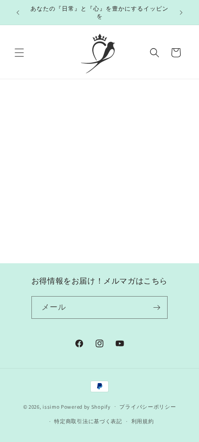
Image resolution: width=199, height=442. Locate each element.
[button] (19, 52)
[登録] (156, 307)
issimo (51, 406)
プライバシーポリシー (147, 406)
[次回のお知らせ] (181, 12)
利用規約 (142, 421)
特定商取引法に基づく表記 (88, 421)
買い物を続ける (99, 185)
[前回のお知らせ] (17, 12)
